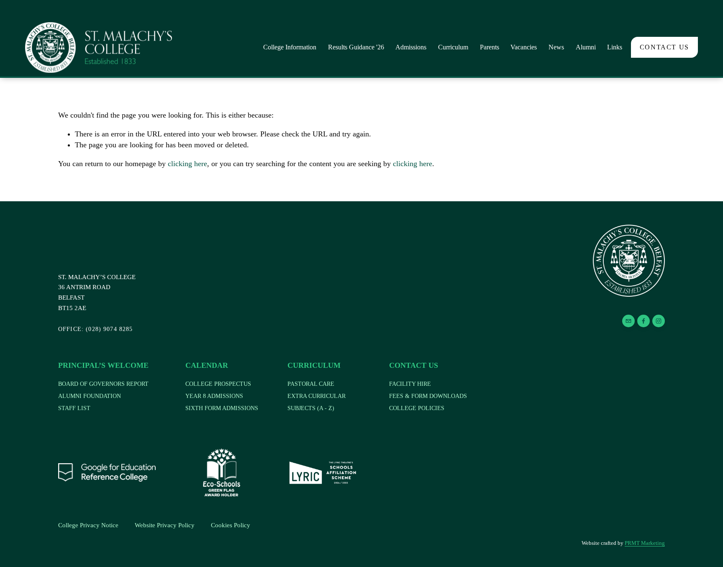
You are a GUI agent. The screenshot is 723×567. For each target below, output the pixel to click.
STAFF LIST (74, 408)
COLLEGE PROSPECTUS (218, 384)
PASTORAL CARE (310, 384)
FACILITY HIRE (410, 384)
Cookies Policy (230, 525)
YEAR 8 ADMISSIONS (214, 396)
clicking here (187, 163)
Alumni (586, 47)
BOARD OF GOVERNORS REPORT (103, 384)
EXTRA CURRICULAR (316, 396)
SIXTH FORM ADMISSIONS (221, 408)
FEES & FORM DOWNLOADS (428, 396)
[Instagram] (658, 321)
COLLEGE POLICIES (416, 408)
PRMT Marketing (645, 543)
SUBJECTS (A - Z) (310, 408)
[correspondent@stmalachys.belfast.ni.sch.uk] (628, 321)
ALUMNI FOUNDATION (89, 396)
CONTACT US (664, 47)
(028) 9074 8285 (95, 329)
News (556, 47)
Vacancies (523, 47)
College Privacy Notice (88, 525)
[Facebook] (643, 321)
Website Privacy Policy (165, 525)
